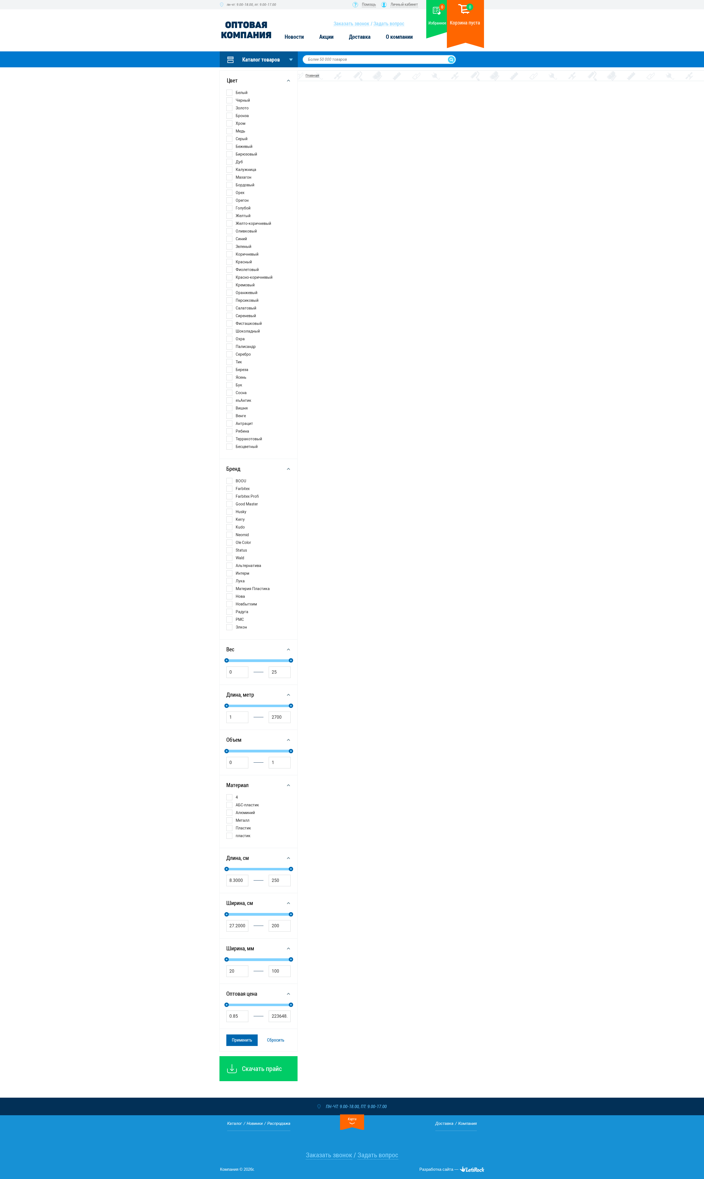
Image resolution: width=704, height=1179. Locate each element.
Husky (241, 512)
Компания (467, 1123)
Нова (240, 596)
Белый (242, 92)
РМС (240, 619)
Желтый (243, 216)
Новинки (255, 1123)
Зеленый (243, 246)
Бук (239, 385)
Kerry (240, 519)
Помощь (369, 4)
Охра (240, 339)
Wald (240, 558)
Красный (244, 262)
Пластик (243, 828)
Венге (241, 416)
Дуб (239, 162)
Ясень (241, 377)
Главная (312, 75)
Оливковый (246, 231)
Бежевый (244, 146)
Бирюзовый (246, 154)
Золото (242, 108)
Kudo (240, 527)
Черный (243, 100)
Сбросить (275, 1040)
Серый (242, 139)
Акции (326, 37)
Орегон (242, 200)
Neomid (242, 535)
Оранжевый (246, 292)
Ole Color (243, 542)
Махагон (243, 177)
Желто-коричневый (253, 223)
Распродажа (278, 1123)
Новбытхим (246, 604)
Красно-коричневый (254, 277)
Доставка (359, 37)
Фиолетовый (247, 269)
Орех (240, 192)
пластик (243, 836)
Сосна (241, 393)
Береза (242, 369)
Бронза (242, 116)
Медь (240, 131)
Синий (241, 239)
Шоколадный (248, 331)
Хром (240, 123)
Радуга (242, 612)
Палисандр (246, 346)
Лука (240, 581)
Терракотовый (249, 439)
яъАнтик (243, 400)
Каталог (234, 1123)
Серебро (243, 354)
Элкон (241, 627)
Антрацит (244, 423)
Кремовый (245, 285)
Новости (294, 37)
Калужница (246, 169)
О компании (399, 37)
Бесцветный (247, 446)
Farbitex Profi (247, 496)
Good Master (247, 504)
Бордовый (245, 185)
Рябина (242, 431)
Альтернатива (248, 565)
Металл (242, 820)
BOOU (241, 481)
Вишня (242, 408)
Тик (239, 362)
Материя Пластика (253, 588)
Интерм (242, 573)
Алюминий (245, 812)
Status (241, 550)
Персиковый (247, 300)
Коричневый (247, 254)
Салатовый (246, 308)
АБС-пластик (247, 805)
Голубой (243, 208)
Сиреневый (246, 316)
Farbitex (243, 488)
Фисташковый (249, 323)
